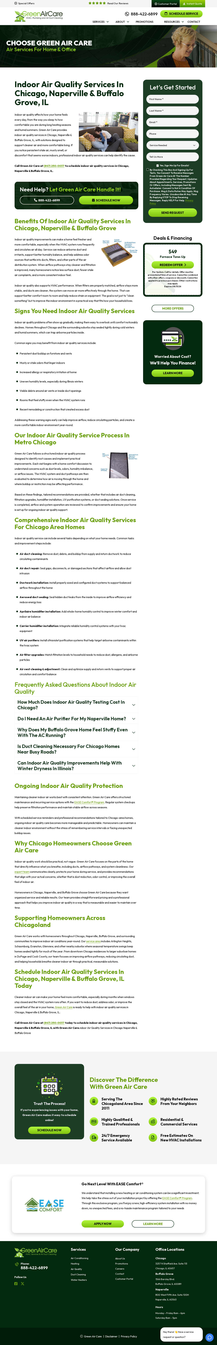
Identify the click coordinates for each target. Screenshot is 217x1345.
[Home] (38, 16)
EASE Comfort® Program (177, 1198)
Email (153, 122)
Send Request (172, 213)
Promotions (121, 1263)
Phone (152, 133)
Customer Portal (124, 1278)
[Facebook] (16, 1284)
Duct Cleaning (78, 1274)
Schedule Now (107, 200)
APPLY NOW (103, 1224)
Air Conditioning (79, 1258)
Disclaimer (111, 1336)
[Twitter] (22, 1284)
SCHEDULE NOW (49, 1130)
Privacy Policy (129, 1336)
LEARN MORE (172, 373)
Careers (119, 1268)
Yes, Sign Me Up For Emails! (174, 165)
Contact (119, 1273)
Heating (75, 1263)
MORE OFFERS (172, 308)
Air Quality (76, 1269)
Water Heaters (79, 1279)
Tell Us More (156, 156)
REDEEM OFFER (171, 265)
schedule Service (183, 14)
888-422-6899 (144, 13)
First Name (156, 99)
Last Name (156, 110)
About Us (120, 1258)
